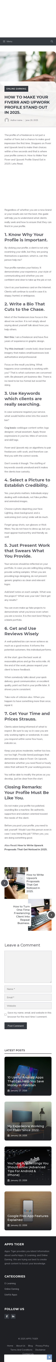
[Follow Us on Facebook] (6, 1316)
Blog (30, 1345)
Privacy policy (42, 1345)
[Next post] (51, 914)
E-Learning (10, 1283)
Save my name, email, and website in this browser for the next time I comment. (29, 1014)
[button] (52, 41)
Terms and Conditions (21, 1349)
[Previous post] (4, 883)
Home (10, 1345)
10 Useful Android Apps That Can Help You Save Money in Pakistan (25, 1081)
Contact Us (28, 1353)
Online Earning (16, 88)
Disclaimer (40, 1349)
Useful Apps (10, 1294)
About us (20, 1345)
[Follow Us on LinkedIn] (13, 1316)
